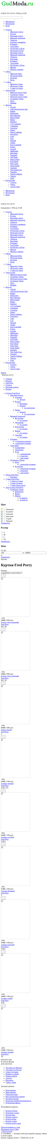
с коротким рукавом (23, 443)
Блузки (13, 34)
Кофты (17, 431)
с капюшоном (25, 454)
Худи (17, 452)
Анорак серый (6, 998)
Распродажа (10, 180)
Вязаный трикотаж (17, 38)
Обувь (8, 72)
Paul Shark (14, 162)
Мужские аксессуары (18, 97)
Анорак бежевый (8, 891)
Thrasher (13, 172)
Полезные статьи (12, 1113)
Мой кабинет (11, 1092)
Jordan (12, 143)
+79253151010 (6, 1131)
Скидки (9, 1078)
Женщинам (10, 22)
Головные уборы (17, 95)
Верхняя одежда (16, 36)
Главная (9, 379)
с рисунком (24, 458)
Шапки (18, 496)
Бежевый (10, 509)
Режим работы (11, 1076)
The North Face (16, 170)
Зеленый (9, 514)
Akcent (13, 107)
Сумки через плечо (17, 485)
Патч (12, 101)
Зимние (23, 406)
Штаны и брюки (16, 69)
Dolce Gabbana (16, 132)
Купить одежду (12, 1117)
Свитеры (18, 435)
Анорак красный (7, 945)
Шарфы (13, 103)
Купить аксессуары (13, 1123)
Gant (12, 136)
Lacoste (13, 149)
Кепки (17, 494)
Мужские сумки (16, 86)
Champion (14, 126)
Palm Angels (15, 159)
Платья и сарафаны (18, 42)
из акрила (23, 498)
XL (5, 539)
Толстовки (14, 46)
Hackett (13, 141)
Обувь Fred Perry (12, 475)
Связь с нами (11, 1082)
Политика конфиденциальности (18, 1101)
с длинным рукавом (23, 441)
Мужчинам (10, 24)
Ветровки (23, 404)
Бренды (9, 105)
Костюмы (14, 59)
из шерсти (24, 500)
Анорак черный (7, 784)
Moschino (14, 153)
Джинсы (13, 40)
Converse (13, 128)
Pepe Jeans (14, 164)
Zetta (12, 178)
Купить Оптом (11, 1111)
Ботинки (13, 78)
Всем (8, 26)
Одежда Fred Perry (13, 393)
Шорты (13, 67)
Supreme (13, 168)
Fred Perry (14, 134)
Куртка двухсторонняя (10, 622)
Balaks (12, 111)
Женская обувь (16, 74)
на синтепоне (29, 408)
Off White (14, 157)
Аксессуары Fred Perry (14, 487)
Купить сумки (11, 1121)
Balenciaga (14, 113)
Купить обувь (11, 1119)
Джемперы (19, 423)
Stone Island (14, 166)
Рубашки (13, 44)
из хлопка (23, 420)
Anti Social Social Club (19, 109)
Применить (5, 523)
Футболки (19, 466)
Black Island (14, 118)
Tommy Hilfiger (16, 174)
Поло (17, 462)
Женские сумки (16, 84)
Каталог (9, 381)
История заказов (12, 1099)
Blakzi (12, 120)
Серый (8, 519)
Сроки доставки (12, 1072)
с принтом (24, 456)
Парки (17, 410)
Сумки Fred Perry (12, 479)
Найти (3, 373)
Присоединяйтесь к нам (10, 1127)
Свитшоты (19, 450)
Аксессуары (10, 90)
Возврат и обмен (12, 1074)
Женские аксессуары (18, 92)
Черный (9, 521)
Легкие (22, 400)
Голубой (9, 512)
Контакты (9, 1080)
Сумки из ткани (16, 88)
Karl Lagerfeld (15, 145)
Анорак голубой (7, 837)
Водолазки (19, 418)
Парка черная (6, 730)
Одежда (9, 30)
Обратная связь (12, 1094)
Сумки (8, 82)
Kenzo (12, 147)
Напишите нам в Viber (10, 1129)
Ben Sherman (15, 116)
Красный (9, 516)
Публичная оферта (13, 1103)
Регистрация (11, 1090)
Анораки (18, 397)
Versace (13, 176)
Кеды (12, 80)
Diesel (12, 130)
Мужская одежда (17, 51)
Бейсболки (19, 492)
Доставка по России (14, 1070)
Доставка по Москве (14, 1068)
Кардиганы (19, 427)
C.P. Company (15, 124)
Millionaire (14, 151)
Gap (11, 139)
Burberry (13, 122)
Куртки (8, 389)
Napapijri (13, 155)
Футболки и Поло (17, 49)
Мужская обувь (16, 76)
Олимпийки (20, 448)
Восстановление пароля (15, 1097)
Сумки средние (16, 483)
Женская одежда (16, 32)
